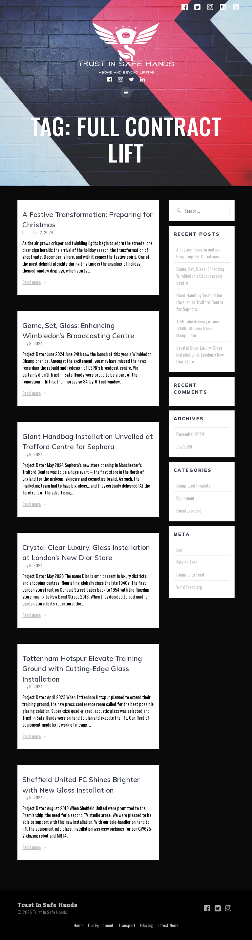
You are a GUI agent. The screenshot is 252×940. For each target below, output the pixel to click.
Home (78, 925)
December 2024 (190, 433)
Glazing (146, 925)
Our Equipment (101, 925)
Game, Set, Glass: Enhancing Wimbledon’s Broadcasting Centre (200, 275)
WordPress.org (189, 586)
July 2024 (184, 446)
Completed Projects (193, 485)
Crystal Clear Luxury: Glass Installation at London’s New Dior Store (200, 354)
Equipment (185, 497)
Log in (181, 549)
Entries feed (187, 561)
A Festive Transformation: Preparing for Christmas (198, 253)
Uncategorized (188, 510)
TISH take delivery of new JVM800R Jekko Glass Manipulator (198, 328)
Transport (127, 925)
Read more (31, 281)
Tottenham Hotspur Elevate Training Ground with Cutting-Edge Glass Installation (82, 668)
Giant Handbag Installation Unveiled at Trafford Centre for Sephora (199, 302)
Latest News (168, 925)
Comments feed (190, 574)
